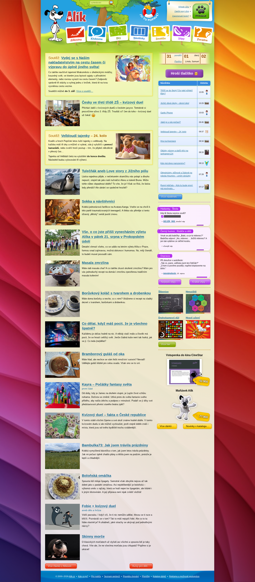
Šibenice (163, 291)
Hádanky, (165, 208)
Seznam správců (112, 576)
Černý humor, (167, 231)
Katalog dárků (159, 576)
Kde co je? (83, 576)
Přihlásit (201, 15)
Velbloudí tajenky (173, 132)
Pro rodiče (96, 576)
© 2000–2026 (65, 576)
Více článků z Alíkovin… (61, 566)
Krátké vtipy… (200, 281)
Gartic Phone (166, 113)
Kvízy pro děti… (141, 566)
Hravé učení (193, 317)
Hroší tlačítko (182, 73)
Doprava (165, 255)
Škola (175, 208)
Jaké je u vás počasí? (170, 122)
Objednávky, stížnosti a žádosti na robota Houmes (176, 174)
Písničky (146, 576)
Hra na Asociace (168, 141)
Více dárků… (167, 426)
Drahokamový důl (168, 317)
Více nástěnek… (170, 196)
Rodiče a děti (184, 231)
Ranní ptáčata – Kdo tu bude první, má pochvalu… (176, 187)
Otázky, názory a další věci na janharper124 (174, 152)
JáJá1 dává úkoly (174, 103)
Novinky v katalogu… (197, 426)
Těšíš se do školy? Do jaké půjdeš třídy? (176, 92)
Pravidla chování (131, 576)
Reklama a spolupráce (184, 576)
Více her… (167, 344)
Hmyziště (191, 291)
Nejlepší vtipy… (169, 281)
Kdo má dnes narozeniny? (172, 163)
